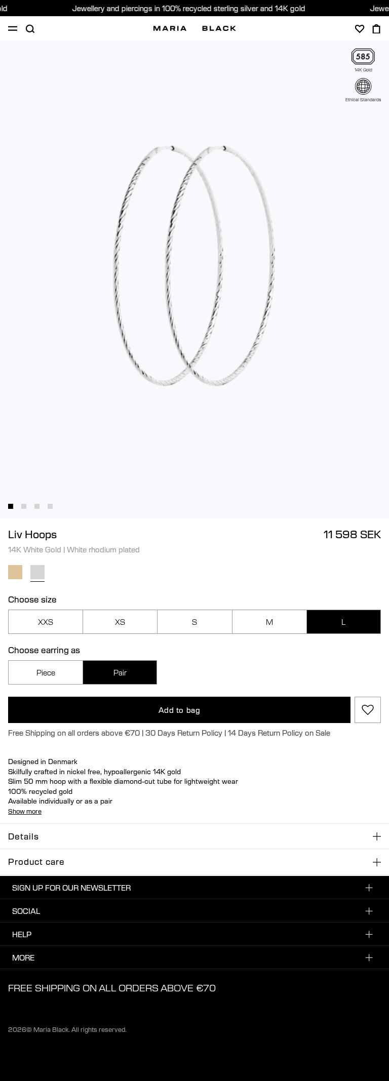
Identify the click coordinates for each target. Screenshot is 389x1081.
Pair (120, 672)
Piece (45, 672)
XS (120, 621)
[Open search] (29, 28)
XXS (45, 621)
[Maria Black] (194, 28)
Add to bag (180, 709)
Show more (25, 811)
